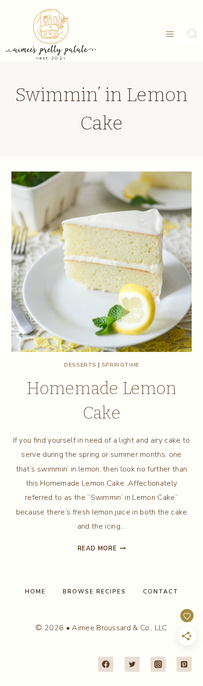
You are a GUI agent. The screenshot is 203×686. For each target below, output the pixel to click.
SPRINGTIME (120, 365)
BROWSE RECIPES (94, 591)
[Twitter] (132, 664)
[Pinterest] (184, 664)
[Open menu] (170, 34)
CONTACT (160, 591)
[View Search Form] (192, 34)
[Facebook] (105, 664)
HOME (35, 591)
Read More (101, 548)
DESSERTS (80, 365)
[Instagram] (158, 664)
